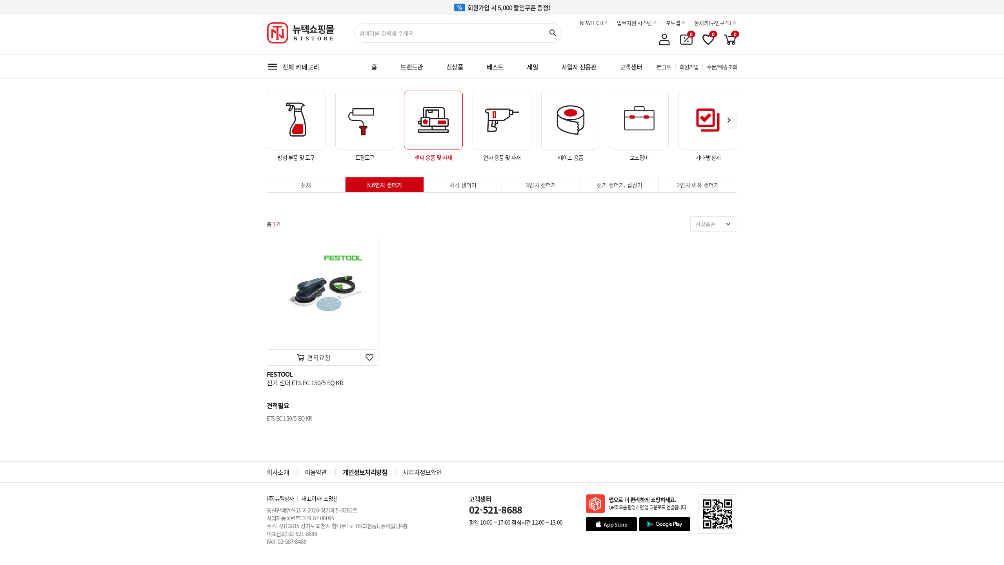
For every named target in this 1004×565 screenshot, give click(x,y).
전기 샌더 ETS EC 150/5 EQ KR (305, 382)
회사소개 (278, 472)
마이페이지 (664, 40)
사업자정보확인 (422, 472)
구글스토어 (664, 524)
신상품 (454, 66)
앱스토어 (611, 524)
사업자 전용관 (579, 66)
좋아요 (708, 37)
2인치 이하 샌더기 (698, 185)
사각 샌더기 (463, 185)
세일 (532, 66)
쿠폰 (686, 37)
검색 (553, 33)
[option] (296, 126)
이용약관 (316, 472)
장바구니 (730, 37)
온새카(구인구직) (712, 23)
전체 (306, 185)
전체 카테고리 (300, 66)
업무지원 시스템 (634, 23)
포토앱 (673, 23)
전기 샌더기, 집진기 (619, 185)
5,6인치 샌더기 (384, 185)
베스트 (495, 66)
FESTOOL (280, 374)
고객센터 (631, 66)
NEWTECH (591, 23)
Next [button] (729, 120)
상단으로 (976, 537)
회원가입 (689, 67)
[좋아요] (369, 357)
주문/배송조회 (722, 67)
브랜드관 (411, 66)
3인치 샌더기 (541, 185)
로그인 (664, 67)
